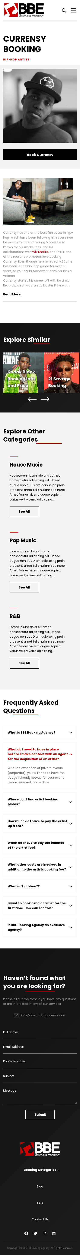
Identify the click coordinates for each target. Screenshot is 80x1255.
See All (24, 511)
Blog (40, 1186)
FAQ (40, 1203)
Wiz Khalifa (40, 252)
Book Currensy (40, 154)
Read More (12, 294)
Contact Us (40, 1219)
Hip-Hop (10, 59)
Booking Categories (40, 1170)
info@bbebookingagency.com (43, 1015)
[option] (23, 372)
